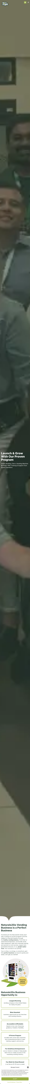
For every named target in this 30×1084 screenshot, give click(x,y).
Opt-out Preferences (11, 1082)
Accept (15, 1079)
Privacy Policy (19, 1082)
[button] (28, 1067)
